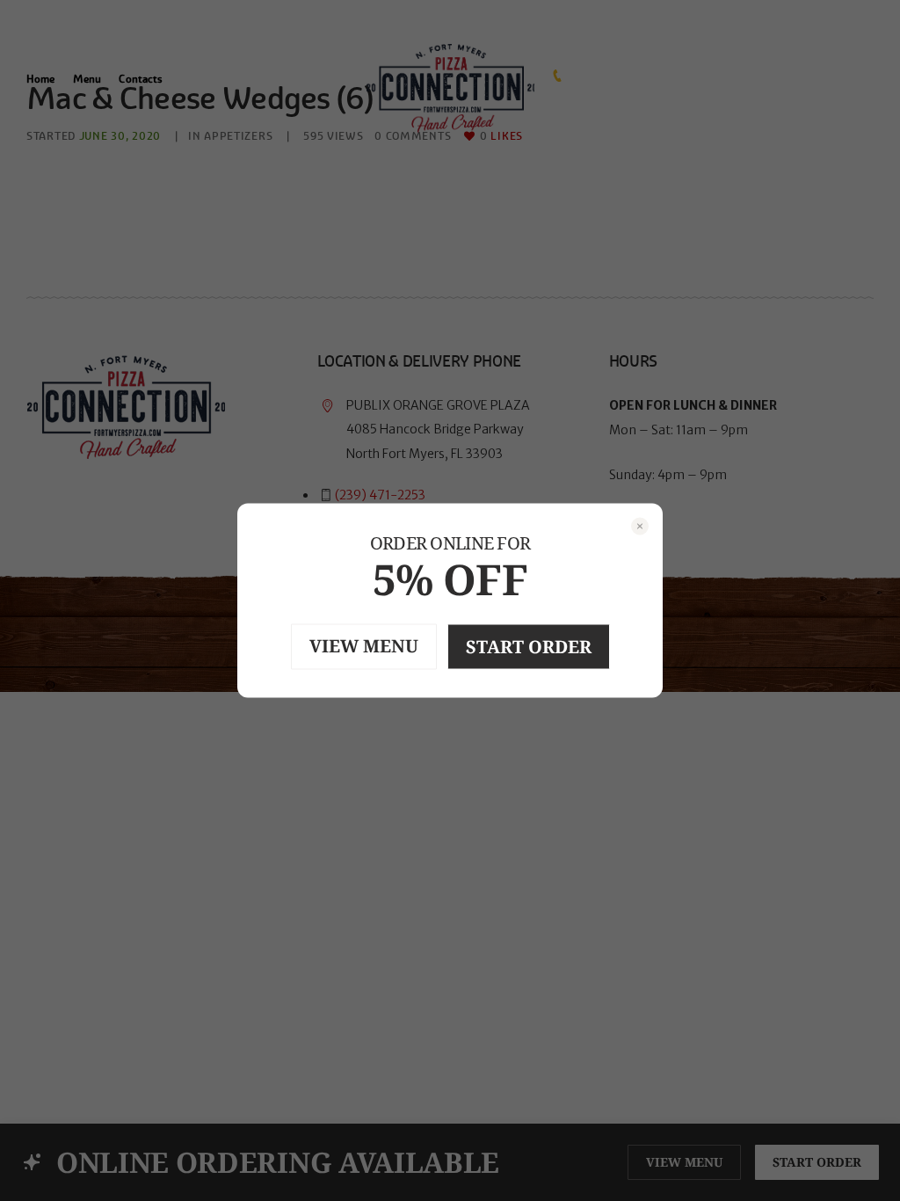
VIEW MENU (363, 646)
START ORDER (529, 647)
